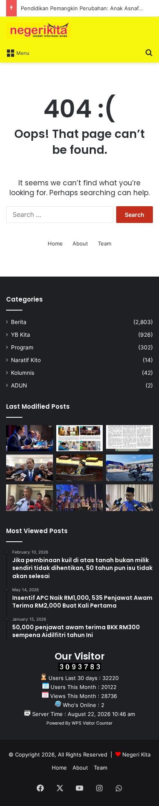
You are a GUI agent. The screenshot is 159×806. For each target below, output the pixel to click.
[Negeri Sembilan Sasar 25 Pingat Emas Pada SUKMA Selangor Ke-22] (129, 497)
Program (22, 347)
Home (55, 243)
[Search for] (149, 52)
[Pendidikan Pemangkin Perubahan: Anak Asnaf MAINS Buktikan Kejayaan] (129, 438)
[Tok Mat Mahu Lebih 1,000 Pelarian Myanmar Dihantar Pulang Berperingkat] (29, 497)
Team (104, 243)
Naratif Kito (26, 360)
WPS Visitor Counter (92, 723)
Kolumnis (22, 372)
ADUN (19, 385)
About (80, 243)
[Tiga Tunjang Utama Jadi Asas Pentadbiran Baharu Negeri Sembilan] (79, 497)
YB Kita (20, 334)
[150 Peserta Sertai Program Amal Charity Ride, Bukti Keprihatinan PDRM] (129, 468)
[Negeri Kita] (38, 30)
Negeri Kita (136, 754)
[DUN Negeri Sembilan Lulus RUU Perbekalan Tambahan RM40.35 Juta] (29, 468)
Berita (18, 322)
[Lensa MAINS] (79, 438)
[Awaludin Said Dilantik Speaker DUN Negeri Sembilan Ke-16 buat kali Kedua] (79, 468)
